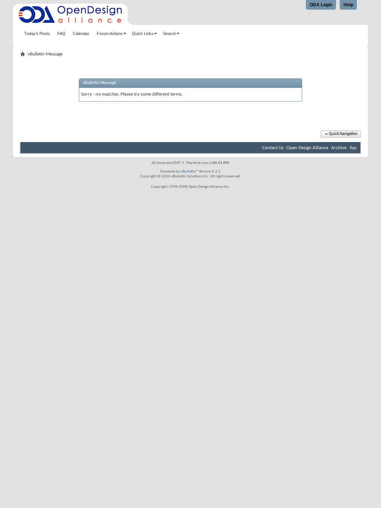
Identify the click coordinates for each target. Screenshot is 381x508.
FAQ (61, 33)
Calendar (81, 33)
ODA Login (321, 4)
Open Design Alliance (307, 147)
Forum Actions (110, 33)
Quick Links (143, 33)
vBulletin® (189, 172)
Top (352, 147)
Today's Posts (37, 33)
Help (348, 4)
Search (169, 33)
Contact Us (273, 147)
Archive (338, 147)
